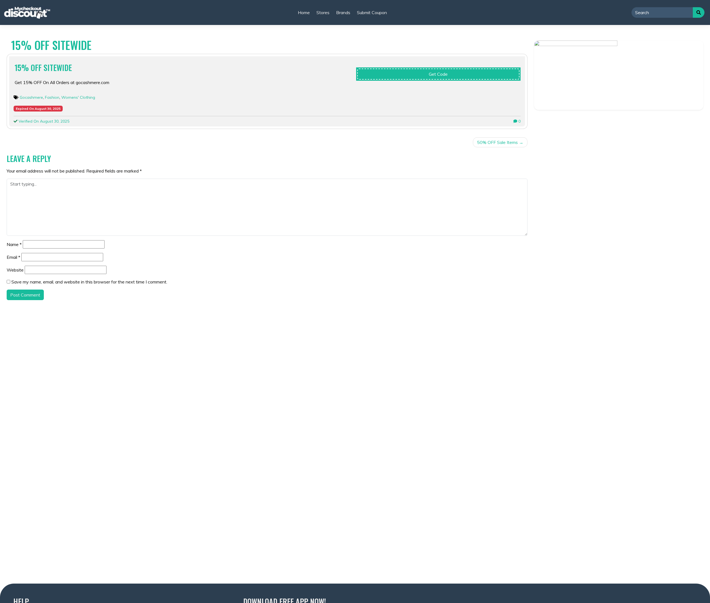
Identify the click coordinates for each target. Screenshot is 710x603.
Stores (322, 12)
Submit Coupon (372, 12)
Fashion (52, 97)
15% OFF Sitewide (43, 67)
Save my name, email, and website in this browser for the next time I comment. (89, 282)
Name (14, 244)
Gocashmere (31, 97)
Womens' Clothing (78, 97)
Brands (343, 12)
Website (15, 270)
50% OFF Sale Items (497, 142)
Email (13, 257)
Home (304, 12)
